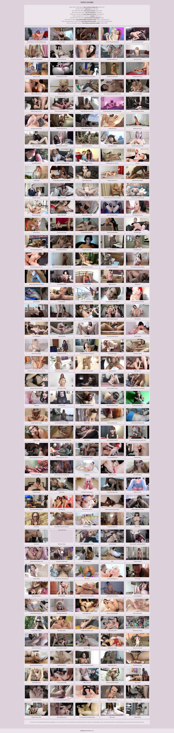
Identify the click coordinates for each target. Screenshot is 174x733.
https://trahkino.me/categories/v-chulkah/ (91, 23)
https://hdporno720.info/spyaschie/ (88, 21)
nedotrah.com (88, 9)
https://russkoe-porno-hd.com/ (89, 14)
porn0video (92, 16)
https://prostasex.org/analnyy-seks (90, 7)
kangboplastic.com (85, 730)
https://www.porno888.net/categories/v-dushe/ (86, 19)
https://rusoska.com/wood (89, 10)
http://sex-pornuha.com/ (90, 12)
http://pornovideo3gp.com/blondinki (92, 17)
